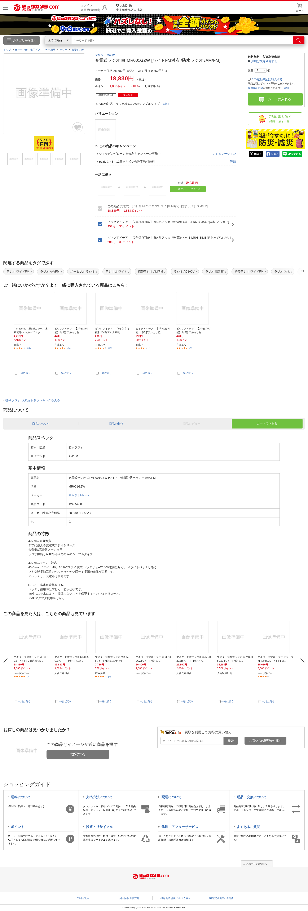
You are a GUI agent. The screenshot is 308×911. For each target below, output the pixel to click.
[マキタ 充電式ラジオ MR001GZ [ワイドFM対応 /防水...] (32, 637)
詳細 (166, 104)
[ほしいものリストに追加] (77, 127)
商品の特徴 (116, 423)
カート (299, 10)
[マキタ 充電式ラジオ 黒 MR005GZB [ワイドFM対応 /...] (235, 637)
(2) (28, 677)
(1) (109, 677)
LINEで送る (294, 153)
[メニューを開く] (6, 8)
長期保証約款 (255, 87)
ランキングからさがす (137, 46)
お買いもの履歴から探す (265, 740)
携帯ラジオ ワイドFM (249, 271)
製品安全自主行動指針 (221, 898)
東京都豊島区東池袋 (129, 8)
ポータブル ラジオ (82, 271)
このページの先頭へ (256, 864)
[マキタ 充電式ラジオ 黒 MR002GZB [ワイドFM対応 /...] (194, 637)
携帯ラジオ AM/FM (150, 271)
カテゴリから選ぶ (24, 40)
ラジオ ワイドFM (17, 271)
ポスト (258, 153)
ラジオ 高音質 (214, 271)
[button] (292, 270)
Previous (5, 662)
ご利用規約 (83, 898)
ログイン (64, 47)
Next (302, 662)
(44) (29, 348)
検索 (231, 740)
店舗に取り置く (280, 119)
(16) (110, 348)
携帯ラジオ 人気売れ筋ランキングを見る (32, 400)
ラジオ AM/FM (50, 271)
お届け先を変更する (264, 61)
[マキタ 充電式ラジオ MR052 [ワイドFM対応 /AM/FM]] (113, 637)
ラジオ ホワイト (116, 271)
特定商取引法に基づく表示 (175, 898)
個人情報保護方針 (129, 898)
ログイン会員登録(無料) (90, 8)
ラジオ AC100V (184, 271)
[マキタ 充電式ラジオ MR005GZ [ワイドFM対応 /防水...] (72, 637)
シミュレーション (224, 153)
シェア (274, 153)
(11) (150, 348)
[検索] (298, 40)
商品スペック (41, 423)
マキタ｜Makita (105, 55)
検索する (77, 754)
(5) (190, 348)
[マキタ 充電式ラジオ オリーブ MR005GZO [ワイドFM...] (276, 637)
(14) (69, 348)
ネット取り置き (208, 46)
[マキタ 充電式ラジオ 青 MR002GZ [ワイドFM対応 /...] (154, 637)
